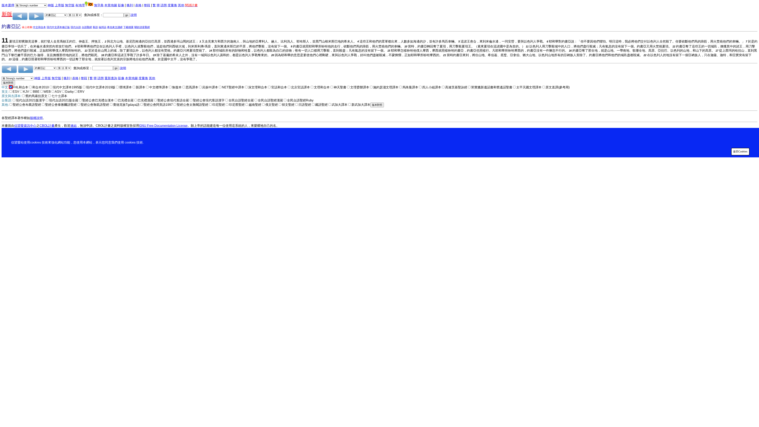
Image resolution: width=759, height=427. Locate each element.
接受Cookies (740, 151)
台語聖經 (87, 27)
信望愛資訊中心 (25, 125)
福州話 (102, 27)
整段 (147, 5)
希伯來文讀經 (115, 27)
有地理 (80, 5)
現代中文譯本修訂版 (58, 27)
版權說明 (36, 118)
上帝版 (59, 5)
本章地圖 (110, 5)
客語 (95, 27)
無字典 (99, 5)
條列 (129, 5)
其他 (181, 5)
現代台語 (76, 27)
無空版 (70, 5)
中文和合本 (39, 27)
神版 (51, 5)
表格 (138, 5)
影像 (121, 5)
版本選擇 (8, 5)
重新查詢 (111, 78)
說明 (133, 15)
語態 (163, 5)
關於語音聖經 (142, 27)
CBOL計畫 (47, 125)
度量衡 (172, 5)
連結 (73, 125)
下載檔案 (128, 27)
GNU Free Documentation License (163, 125)
